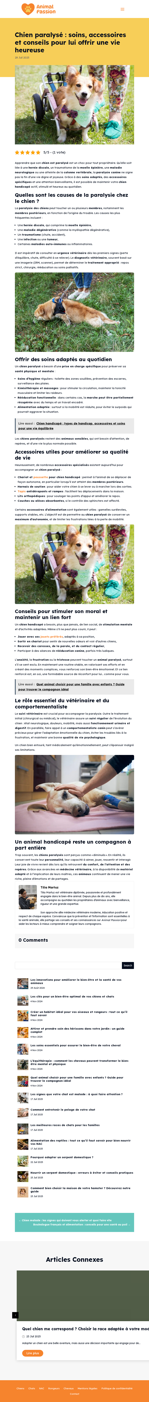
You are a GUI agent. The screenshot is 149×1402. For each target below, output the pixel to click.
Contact (74, 1394)
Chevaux (69, 1388)
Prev (15, 1315)
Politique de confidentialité (116, 1388)
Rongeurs (54, 1388)
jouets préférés (51, 636)
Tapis (22, 491)
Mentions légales (87, 1388)
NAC (41, 1388)
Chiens (20, 1388)
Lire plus (33, 1353)
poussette (40, 477)
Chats (31, 1388)
